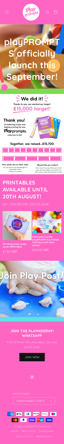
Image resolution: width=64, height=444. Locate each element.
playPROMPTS (30, 426)
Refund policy (29, 431)
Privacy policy (46, 431)
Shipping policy (44, 436)
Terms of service (24, 436)
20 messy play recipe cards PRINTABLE (14, 245)
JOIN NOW (32, 357)
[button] (7, 12)
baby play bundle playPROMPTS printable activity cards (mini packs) (45, 240)
